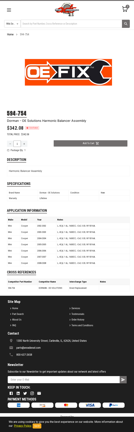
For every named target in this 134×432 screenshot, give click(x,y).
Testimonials (78, 314)
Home (10, 34)
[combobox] (71, 24)
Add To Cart (88, 143)
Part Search (18, 314)
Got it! (37, 426)
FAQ (14, 325)
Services (76, 308)
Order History (78, 319)
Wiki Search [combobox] (12, 23)
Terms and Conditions (82, 325)
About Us (16, 319)
